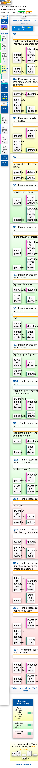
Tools (13, 12)
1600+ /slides (5, 109)
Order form (5, 157)
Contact (4, 162)
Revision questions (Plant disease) (4, 69)
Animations (9, 6)
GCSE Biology (20, 6)
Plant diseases (4, 46)
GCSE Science (4, 87)
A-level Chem (5, 12)
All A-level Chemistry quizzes (5, 148)
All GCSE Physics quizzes (4, 138)
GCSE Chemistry (6, 9)
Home (3, 6)
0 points (1, 76)
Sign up (21, 12)
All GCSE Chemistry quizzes (5, 128)
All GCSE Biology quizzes (4, 118)
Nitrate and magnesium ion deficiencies (4, 57)
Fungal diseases (4, 38)
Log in (29, 12)
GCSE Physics (19, 9)
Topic (4, 32)
